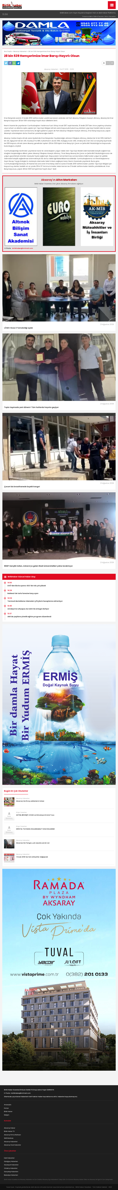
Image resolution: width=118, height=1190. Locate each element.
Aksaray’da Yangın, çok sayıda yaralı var (33, 843)
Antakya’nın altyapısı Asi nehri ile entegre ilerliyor (28, 609)
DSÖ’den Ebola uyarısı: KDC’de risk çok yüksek (26, 585)
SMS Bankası (8, 1138)
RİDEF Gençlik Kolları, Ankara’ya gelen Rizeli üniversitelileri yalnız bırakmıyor (38, 566)
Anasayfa (7, 1105)
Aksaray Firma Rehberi (12, 1135)
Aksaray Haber (9, 1128)
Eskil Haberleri (9, 1158)
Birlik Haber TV (9, 1131)
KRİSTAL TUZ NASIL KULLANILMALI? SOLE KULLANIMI (35, 829)
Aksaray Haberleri (20, 51)
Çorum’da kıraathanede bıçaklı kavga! (22, 486)
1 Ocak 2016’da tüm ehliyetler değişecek (32, 857)
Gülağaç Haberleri (11, 1161)
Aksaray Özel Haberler (12, 1145)
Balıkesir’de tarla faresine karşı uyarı (22, 593)
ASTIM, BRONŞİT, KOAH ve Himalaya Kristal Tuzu (35, 815)
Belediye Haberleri (11, 1175)
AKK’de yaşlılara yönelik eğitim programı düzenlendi (29, 616)
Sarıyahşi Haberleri (11, 1171)
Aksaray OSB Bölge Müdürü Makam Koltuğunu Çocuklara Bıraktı (90, 13)
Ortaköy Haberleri (10, 1168)
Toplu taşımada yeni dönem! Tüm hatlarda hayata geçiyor (31, 407)
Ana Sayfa (8, 51)
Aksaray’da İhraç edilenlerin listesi (30, 801)
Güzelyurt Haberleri (11, 1165)
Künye (6, 1108)
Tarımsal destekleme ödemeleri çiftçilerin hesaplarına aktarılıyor (35, 601)
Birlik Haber (8, 1111)
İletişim (6, 1115)
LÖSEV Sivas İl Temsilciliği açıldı (18, 328)
